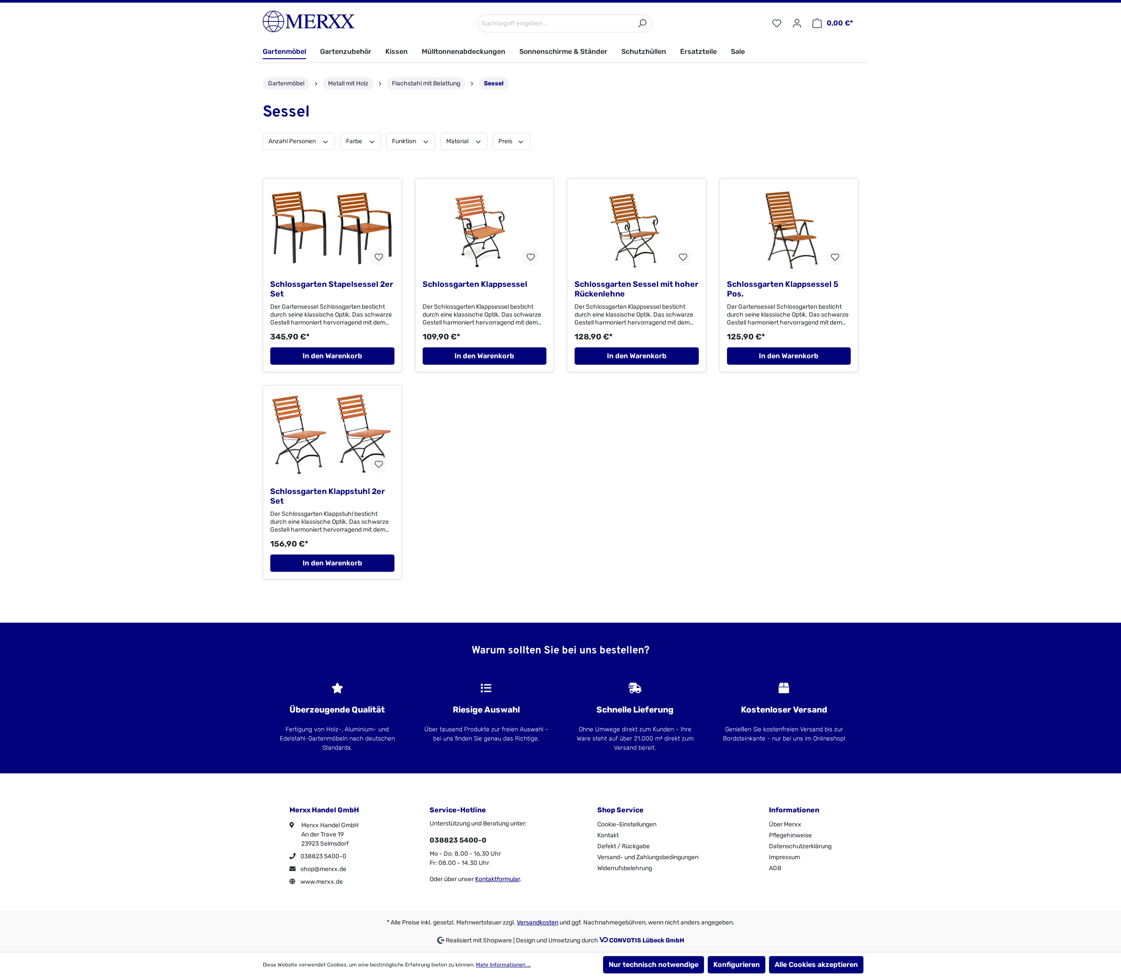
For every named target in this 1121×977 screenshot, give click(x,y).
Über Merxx (785, 824)
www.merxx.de (321, 881)
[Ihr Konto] (797, 23)
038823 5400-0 (322, 856)
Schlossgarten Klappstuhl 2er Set (327, 496)
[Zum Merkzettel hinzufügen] (379, 257)
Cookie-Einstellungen (626, 824)
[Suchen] (642, 23)
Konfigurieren (736, 964)
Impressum (784, 857)
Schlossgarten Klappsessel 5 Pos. (782, 289)
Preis (506, 141)
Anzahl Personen (292, 141)
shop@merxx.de (322, 869)
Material (458, 141)
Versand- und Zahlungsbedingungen (647, 857)
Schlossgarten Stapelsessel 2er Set (331, 289)
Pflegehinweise (790, 835)
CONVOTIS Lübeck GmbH (646, 940)
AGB (775, 868)
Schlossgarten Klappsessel (475, 284)
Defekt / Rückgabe (623, 846)
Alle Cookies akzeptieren (816, 964)
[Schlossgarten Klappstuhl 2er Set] (332, 436)
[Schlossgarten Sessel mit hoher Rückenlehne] (637, 229)
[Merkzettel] (777, 23)
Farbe (354, 141)
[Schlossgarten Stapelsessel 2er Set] (332, 229)
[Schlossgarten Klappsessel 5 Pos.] (789, 229)
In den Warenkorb (332, 356)
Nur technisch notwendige (653, 964)
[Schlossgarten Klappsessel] (485, 229)
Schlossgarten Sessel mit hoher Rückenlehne (636, 289)
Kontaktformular (497, 879)
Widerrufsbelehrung (624, 868)
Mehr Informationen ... (503, 965)
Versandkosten (537, 922)
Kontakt (608, 835)
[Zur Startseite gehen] (309, 21)
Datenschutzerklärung (800, 846)
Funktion (404, 141)
